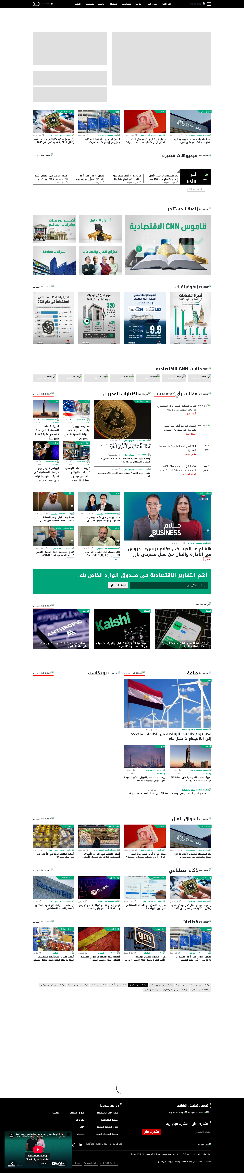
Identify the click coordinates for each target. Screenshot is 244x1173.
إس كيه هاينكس (67, 111)
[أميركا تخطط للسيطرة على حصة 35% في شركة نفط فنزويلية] (46, 409)
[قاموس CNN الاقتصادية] (168, 245)
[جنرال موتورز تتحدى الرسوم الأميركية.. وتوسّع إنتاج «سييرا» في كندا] (145, 939)
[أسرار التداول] (100, 229)
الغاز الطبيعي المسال (65, 528)
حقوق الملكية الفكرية (73, 1163)
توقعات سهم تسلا (98, 985)
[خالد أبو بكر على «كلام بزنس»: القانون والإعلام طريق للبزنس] (99, 501)
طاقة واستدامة (188, 729)
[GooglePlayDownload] (198, 1113)
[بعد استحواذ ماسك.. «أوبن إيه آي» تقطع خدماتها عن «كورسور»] (190, 121)
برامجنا (101, 4)
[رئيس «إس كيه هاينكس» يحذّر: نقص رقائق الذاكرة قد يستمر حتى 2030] (53, 121)
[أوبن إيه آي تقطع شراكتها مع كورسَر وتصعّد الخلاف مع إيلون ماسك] (99, 887)
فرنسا (117, 528)
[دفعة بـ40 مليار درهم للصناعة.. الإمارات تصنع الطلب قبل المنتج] (53, 501)
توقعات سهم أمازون (138, 985)
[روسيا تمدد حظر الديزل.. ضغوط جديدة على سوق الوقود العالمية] (144, 756)
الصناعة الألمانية (67, 929)
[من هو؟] (100, 260)
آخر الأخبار (166, 4)
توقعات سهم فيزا (152, 990)
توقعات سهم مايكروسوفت (161, 985)
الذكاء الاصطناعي (158, 877)
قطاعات (113, 4)
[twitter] (80, 1145)
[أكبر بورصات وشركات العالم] (54, 229)
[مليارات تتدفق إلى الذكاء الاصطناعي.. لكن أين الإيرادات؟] (145, 887)
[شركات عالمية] (54, 260)
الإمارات (71, 493)
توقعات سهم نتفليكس (200, 990)
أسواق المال (152, 4)
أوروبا (117, 111)
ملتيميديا (90, 4)
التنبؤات (147, 611)
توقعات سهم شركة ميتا (78, 985)
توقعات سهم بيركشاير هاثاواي (175, 990)
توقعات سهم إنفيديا (184, 985)
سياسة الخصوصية (91, 1163)
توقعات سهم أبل (202, 985)
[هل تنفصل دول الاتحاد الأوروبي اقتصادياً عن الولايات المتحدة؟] (99, 536)
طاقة (138, 4)
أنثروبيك (85, 611)
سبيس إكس (206, 111)
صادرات (162, 746)
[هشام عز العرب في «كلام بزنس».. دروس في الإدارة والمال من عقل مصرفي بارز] (167, 516)
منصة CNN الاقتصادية (109, 1163)
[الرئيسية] (197, 4)
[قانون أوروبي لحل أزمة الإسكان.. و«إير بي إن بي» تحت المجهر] (99, 121)
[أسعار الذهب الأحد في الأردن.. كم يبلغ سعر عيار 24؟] (53, 836)
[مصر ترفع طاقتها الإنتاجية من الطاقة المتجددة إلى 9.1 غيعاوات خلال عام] (167, 703)
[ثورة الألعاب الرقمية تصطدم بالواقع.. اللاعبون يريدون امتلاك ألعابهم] (76, 450)
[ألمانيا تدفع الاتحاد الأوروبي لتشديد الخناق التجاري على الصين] (99, 939)
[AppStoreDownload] (178, 1113)
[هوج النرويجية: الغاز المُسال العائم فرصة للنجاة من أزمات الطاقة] (53, 536)
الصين (162, 111)
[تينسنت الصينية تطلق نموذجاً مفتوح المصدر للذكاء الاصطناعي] (53, 887)
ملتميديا (191, 543)
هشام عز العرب (205, 493)
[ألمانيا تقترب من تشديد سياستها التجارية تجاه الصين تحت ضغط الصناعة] (53, 939)
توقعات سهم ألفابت (118, 985)
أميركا (56, 401)
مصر (117, 493)
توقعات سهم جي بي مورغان (52, 985)
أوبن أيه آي (114, 877)
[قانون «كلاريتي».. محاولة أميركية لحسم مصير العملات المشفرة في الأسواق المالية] (122, 419)
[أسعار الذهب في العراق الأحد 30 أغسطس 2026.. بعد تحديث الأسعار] (99, 836)
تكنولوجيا (126, 4)
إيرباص (55, 443)
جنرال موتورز (160, 929)
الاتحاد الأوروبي (113, 929)
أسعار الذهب (114, 826)
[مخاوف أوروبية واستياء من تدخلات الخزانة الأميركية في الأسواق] (76, 409)
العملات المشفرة (143, 401)
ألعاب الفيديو (84, 443)
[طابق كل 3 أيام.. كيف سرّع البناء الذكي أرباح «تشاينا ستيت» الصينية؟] (145, 121)
